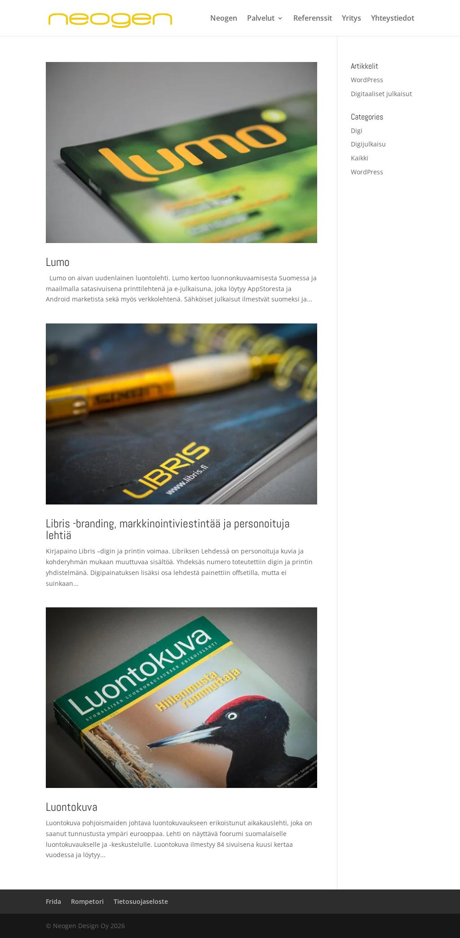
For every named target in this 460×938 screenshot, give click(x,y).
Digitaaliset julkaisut (381, 93)
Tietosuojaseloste (141, 901)
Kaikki (359, 158)
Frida (53, 901)
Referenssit (312, 19)
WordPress (367, 79)
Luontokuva (71, 807)
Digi (357, 130)
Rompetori (87, 901)
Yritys (351, 19)
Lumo (58, 262)
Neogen (223, 19)
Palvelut (260, 19)
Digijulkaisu (368, 144)
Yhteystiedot (392, 19)
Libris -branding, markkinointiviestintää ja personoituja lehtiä (168, 529)
